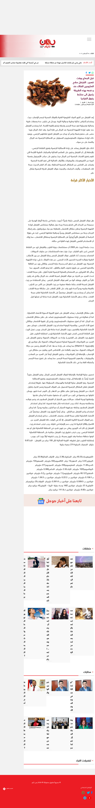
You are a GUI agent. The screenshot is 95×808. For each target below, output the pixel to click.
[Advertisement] (47, 17)
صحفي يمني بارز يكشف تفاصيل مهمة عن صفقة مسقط (71, 63)
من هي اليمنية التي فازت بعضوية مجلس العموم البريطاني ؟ (25, 63)
